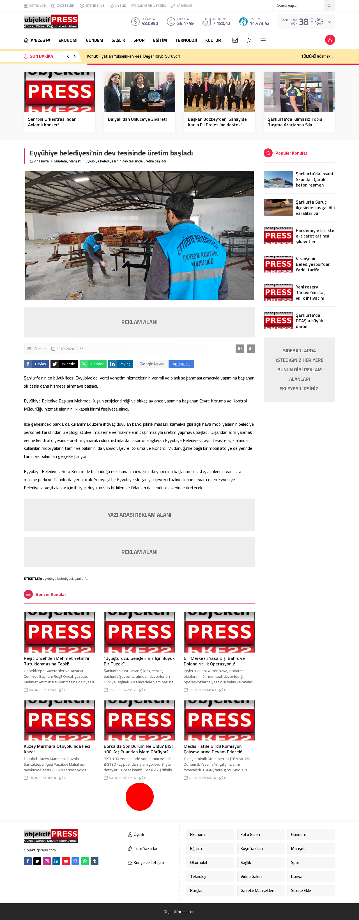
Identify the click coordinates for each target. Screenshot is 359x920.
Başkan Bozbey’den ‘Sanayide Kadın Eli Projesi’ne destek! (217, 121)
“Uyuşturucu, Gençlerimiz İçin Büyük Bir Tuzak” (139, 661)
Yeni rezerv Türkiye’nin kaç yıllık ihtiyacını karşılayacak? (310, 295)
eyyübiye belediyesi (58, 578)
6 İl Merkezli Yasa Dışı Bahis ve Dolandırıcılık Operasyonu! (214, 661)
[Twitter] (37, 861)
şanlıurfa (81, 578)
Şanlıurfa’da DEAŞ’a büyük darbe (309, 320)
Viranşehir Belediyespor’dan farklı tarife (313, 264)
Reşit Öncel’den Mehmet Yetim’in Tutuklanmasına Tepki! (57, 661)
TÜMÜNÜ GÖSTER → (318, 56)
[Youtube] (66, 861)
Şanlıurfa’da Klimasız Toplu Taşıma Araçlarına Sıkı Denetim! (295, 124)
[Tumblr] (94, 861)
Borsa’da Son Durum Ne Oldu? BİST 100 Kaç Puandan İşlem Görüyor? (139, 749)
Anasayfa (41, 161)
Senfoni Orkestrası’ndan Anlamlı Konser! (52, 121)
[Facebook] (28, 861)
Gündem (60, 161)
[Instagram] (47, 861)
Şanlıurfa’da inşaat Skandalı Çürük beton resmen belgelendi (315, 182)
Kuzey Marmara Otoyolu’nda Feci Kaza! (57, 749)
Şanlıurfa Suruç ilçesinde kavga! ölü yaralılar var (315, 207)
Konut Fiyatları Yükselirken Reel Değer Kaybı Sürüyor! (133, 56)
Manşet (74, 161)
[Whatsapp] (85, 861)
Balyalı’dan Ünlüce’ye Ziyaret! (137, 119)
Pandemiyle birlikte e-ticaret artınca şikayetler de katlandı (315, 238)
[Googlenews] (75, 861)
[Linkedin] (56, 861)
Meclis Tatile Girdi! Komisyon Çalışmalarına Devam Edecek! (213, 749)
